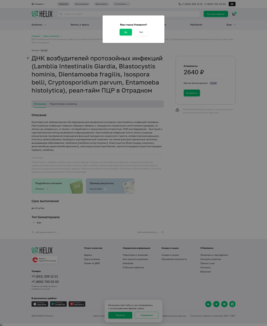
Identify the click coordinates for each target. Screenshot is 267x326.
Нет (141, 32)
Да (125, 32)
